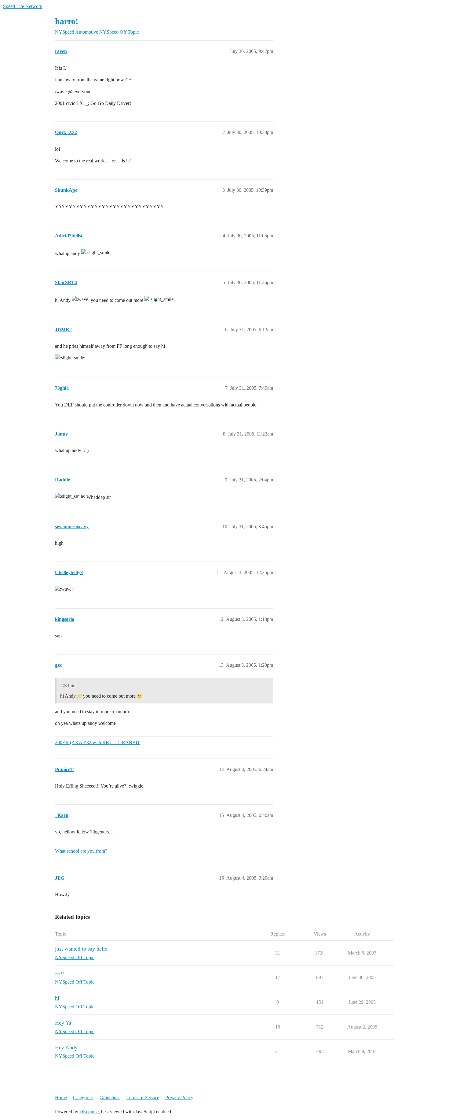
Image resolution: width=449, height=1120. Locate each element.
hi (57, 998)
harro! (66, 21)
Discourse (89, 1111)
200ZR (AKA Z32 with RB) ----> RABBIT (97, 742)
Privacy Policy (179, 1097)
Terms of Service (142, 1097)
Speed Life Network (22, 6)
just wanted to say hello (81, 949)
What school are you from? (81, 851)
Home (61, 1097)
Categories (83, 1097)
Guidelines (110, 1097)
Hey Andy (66, 1047)
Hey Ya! (64, 1023)
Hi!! (59, 973)
